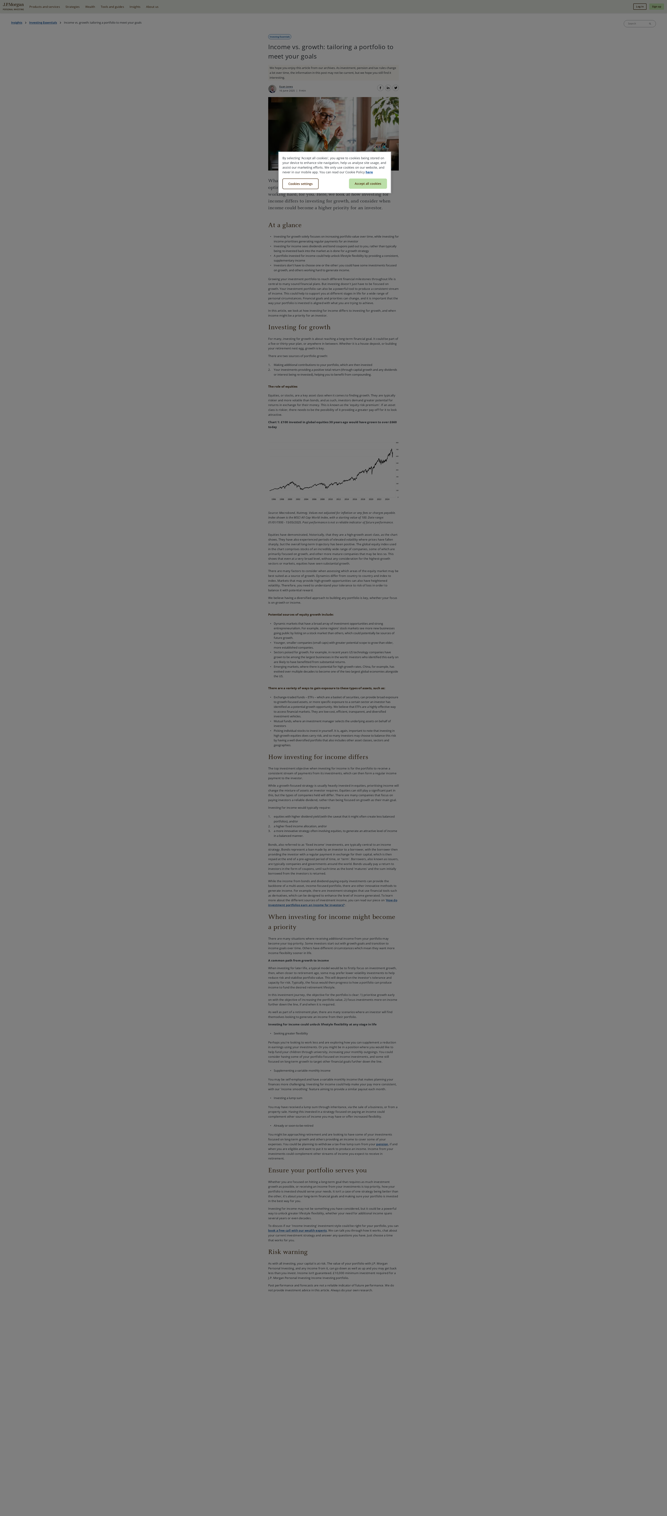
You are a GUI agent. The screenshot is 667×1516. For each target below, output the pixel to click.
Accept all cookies (368, 183)
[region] (334, 172)
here (369, 172)
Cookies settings (300, 184)
